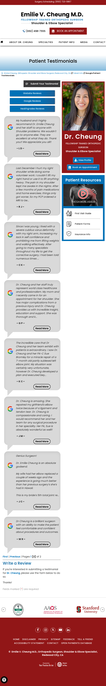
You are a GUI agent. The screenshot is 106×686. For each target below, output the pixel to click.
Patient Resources (83, 180)
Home (16, 639)
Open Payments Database (76, 643)
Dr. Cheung (13, 573)
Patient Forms (82, 223)
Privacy (43, 639)
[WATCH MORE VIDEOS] (83, 194)
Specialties (46, 42)
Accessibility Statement (29, 643)
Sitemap (55, 639)
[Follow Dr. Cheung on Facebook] (37, 630)
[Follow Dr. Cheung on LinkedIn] (68, 630)
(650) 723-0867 (63, 1)
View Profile (84, 160)
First (5, 556)
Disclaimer (29, 639)
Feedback (69, 639)
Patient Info (67, 42)
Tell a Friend (85, 639)
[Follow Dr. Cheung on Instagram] (45, 630)
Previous (15, 556)
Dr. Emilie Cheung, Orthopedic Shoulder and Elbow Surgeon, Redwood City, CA (36, 73)
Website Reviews (32, 93)
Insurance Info (82, 234)
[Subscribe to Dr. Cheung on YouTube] (60, 630)
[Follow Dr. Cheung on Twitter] (53, 630)
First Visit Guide (83, 213)
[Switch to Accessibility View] (4, 679)
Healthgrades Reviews (32, 108)
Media (84, 42)
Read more (41, 153)
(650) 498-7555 (35, 31)
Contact (99, 42)
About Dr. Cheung (21, 42)
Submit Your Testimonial (44, 83)
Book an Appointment (70, 31)
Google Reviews (32, 101)
